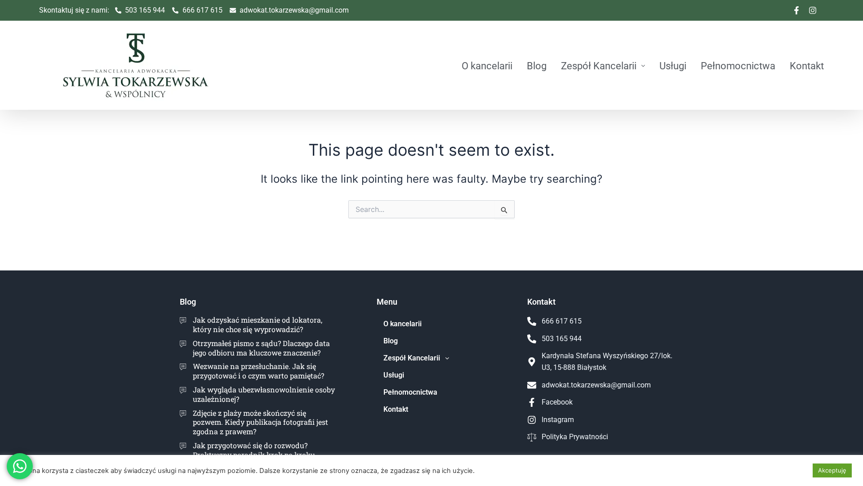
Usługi (672, 66)
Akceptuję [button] (832, 470)
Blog (537, 66)
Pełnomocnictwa (738, 66)
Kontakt (807, 66)
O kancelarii (487, 66)
